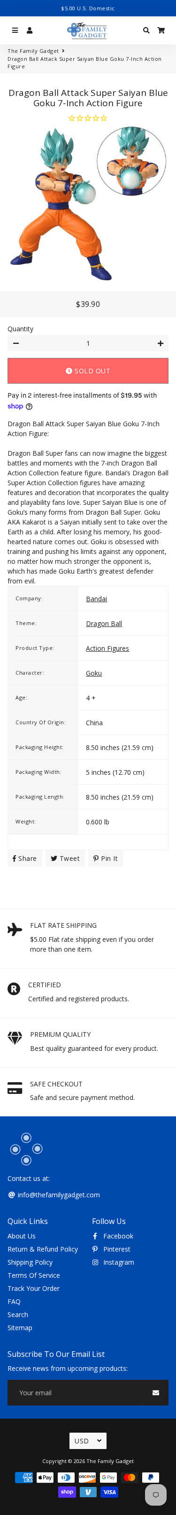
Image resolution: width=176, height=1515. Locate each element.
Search (18, 1314)
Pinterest (115, 1249)
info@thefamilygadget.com (58, 1194)
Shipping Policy (30, 1262)
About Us (22, 1235)
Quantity (20, 328)
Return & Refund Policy (43, 1249)
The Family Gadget (33, 50)
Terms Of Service (34, 1275)
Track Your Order (34, 1288)
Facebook (117, 1235)
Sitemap (20, 1327)
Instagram (117, 1262)
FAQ (14, 1301)
